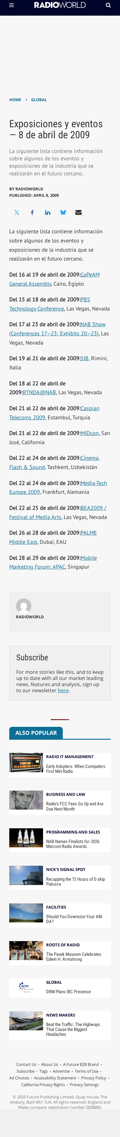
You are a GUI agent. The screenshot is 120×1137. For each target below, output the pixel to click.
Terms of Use (86, 1071)
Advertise (61, 1071)
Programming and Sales (73, 832)
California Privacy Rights (43, 1084)
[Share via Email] (78, 212)
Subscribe (25, 1071)
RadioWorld (29, 189)
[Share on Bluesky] (63, 212)
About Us (49, 1064)
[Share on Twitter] (17, 212)
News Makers (60, 1015)
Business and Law (65, 794)
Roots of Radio (63, 945)
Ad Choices (19, 1078)
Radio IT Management (70, 757)
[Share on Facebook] (32, 212)
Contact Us (26, 1064)
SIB (85, 358)
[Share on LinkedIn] (47, 212)
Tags (43, 1071)
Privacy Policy (93, 1078)
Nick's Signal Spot (66, 870)
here (63, 690)
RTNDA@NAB (39, 392)
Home (15, 99)
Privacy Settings (84, 1084)
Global (39, 99)
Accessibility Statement (55, 1078)
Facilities (56, 907)
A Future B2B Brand (81, 1064)
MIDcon (90, 433)
